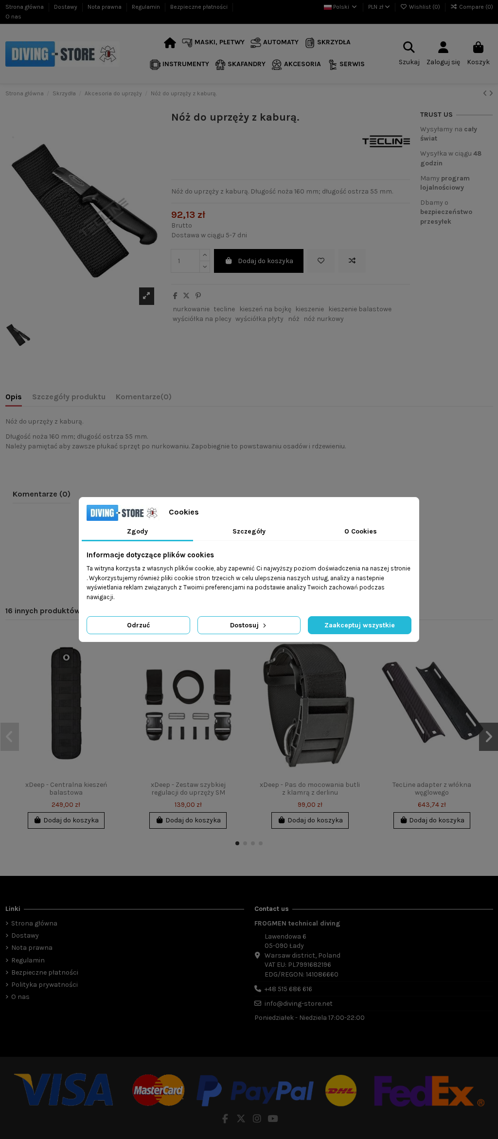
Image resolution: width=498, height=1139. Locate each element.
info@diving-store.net (299, 1003)
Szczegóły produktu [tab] (69, 396)
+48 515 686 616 (288, 989)
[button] (213, 43)
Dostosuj (245, 625)
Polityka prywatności (44, 984)
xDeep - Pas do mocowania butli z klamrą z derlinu (310, 789)
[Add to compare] (352, 261)
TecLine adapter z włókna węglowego (431, 789)
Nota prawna (105, 6)
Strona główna (25, 6)
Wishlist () (425, 6)
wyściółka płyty (259, 319)
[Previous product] (486, 93)
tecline (224, 309)
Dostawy (66, 6)
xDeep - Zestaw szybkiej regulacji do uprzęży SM (188, 789)
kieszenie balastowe (359, 309)
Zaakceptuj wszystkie (359, 625)
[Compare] (114, 662)
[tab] (144, 399)
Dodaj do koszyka (265, 261)
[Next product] (491, 93)
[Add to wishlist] (321, 261)
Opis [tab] (13, 396)
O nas (13, 16)
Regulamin (146, 6)
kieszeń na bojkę (265, 309)
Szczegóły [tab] (249, 531)
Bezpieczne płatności (199, 6)
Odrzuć (138, 625)
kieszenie (309, 309)
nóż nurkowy (323, 319)
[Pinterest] (198, 296)
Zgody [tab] (137, 531)
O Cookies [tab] (360, 531)
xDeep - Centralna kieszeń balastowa (66, 789)
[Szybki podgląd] (114, 679)
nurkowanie (191, 309)
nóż (294, 319)
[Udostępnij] (175, 296)
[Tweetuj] (186, 296)
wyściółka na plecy (202, 319)
